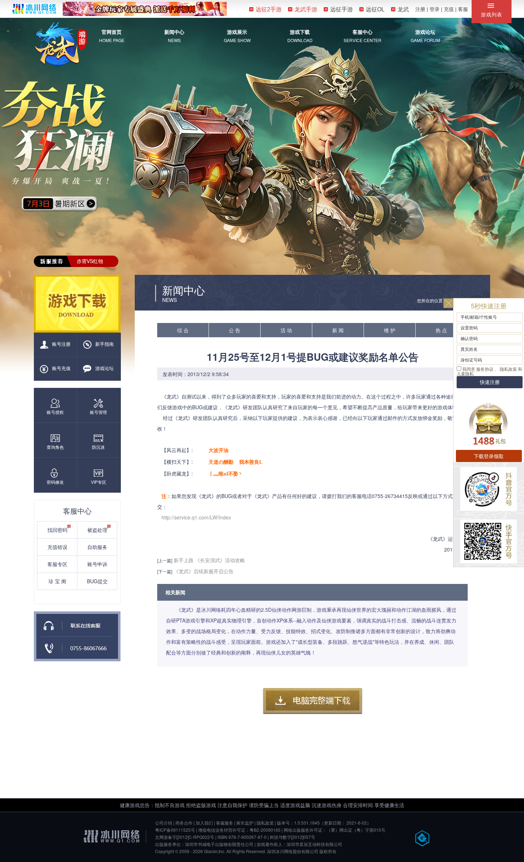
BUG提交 (97, 581)
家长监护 (244, 823)
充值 (449, 9)
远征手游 (341, 9)
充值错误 (57, 546)
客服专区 (57, 564)
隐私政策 (265, 823)
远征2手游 (269, 9)
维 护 (389, 330)
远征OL (375, 9)
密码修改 (55, 482)
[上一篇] (164, 560)
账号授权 (55, 412)
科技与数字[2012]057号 (292, 837)
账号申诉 (97, 564)
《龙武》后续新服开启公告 (203, 571)
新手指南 (104, 343)
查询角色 (55, 447)
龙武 (403, 9)
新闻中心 (174, 31)
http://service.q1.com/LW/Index (196, 517)
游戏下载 (300, 31)
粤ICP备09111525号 (175, 830)
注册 (420, 9)
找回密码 (57, 529)
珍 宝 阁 (57, 581)
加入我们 (204, 823)
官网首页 (112, 31)
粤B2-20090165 (265, 830)
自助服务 (97, 546)
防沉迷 (98, 447)
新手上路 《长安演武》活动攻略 (209, 560)
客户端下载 (313, 701)
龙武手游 (305, 9)
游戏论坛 (425, 31)
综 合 (183, 330)
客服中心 (363, 31)
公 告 (234, 330)
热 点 (441, 330)
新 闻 (338, 330)
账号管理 (98, 412)
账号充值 (61, 368)
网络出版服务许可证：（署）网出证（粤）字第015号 (334, 830)
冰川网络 (34, 9)
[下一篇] (164, 571)
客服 (463, 9)
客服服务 (224, 823)
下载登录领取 (489, 456)
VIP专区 (98, 482)
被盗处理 (97, 529)
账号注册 (61, 343)
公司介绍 (163, 823)
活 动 (286, 330)
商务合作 (183, 823)
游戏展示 (237, 31)
